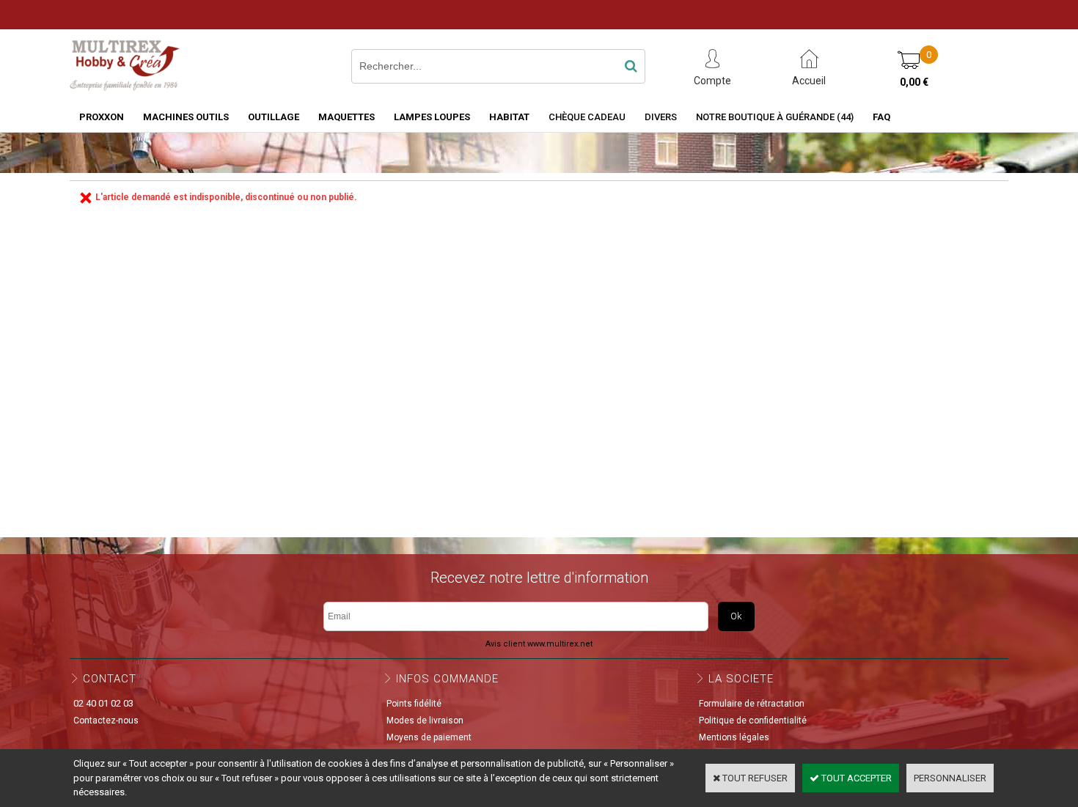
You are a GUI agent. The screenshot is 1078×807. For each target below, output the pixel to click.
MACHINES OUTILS (186, 116)
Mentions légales (734, 737)
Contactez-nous (106, 720)
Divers (661, 116)
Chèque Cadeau (587, 116)
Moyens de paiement (429, 737)
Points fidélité (413, 704)
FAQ (881, 116)
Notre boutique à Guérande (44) (775, 116)
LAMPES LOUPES (432, 116)
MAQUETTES (346, 116)
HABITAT (509, 116)
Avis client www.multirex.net (539, 644)
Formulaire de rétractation (751, 704)
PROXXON (101, 116)
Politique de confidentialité (753, 720)
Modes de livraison (424, 720)
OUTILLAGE (273, 116)
